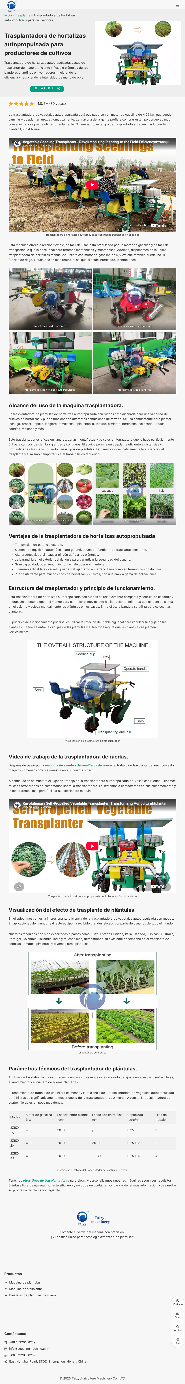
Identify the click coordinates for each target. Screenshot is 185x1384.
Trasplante (22, 15)
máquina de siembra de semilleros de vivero (78, 765)
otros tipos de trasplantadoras (46, 1180)
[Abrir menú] (177, 6)
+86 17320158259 (22, 1342)
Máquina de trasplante (25, 1289)
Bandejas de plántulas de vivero (32, 1295)
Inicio (8, 15)
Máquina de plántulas (24, 1282)
